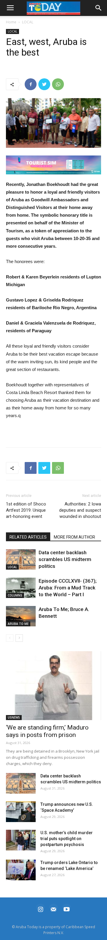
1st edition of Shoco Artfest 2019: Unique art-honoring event (26, 510)
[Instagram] (40, 908)
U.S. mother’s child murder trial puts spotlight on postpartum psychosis (66, 838)
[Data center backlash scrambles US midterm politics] (21, 559)
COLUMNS (15, 595)
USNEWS (14, 717)
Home (11, 22)
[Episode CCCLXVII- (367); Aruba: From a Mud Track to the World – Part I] (21, 588)
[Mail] (53, 908)
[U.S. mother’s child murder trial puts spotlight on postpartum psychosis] (21, 840)
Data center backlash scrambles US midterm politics (65, 559)
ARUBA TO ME (18, 624)
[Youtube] (66, 908)
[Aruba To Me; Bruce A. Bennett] (21, 616)
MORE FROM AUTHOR (74, 537)
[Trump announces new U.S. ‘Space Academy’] (21, 811)
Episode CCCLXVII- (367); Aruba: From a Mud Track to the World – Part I (68, 587)
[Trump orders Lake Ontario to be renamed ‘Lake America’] (21, 870)
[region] (53, 164)
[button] (53, 164)
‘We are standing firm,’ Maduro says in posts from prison (47, 731)
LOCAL (27, 22)
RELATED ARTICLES (28, 537)
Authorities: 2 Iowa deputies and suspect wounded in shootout (80, 510)
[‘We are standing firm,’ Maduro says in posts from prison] (53, 685)
